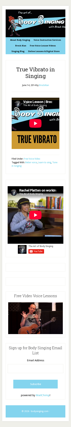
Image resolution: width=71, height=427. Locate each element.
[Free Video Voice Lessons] (35, 333)
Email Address (35, 360)
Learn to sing (44, 162)
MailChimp (43, 395)
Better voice (31, 162)
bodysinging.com (39, 411)
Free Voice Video (32, 159)
